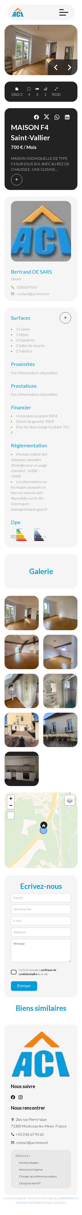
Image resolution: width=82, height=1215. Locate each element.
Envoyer (24, 986)
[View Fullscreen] (10, 815)
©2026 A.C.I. (22, 1155)
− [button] (10, 805)
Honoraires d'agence (31, 1169)
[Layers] (70, 800)
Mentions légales (28, 1162)
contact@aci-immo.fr (33, 293)
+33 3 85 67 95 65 (30, 1134)
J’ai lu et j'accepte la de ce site (37, 972)
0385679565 (27, 287)
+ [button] (10, 798)
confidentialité (65, 1198)
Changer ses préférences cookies (38, 1176)
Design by (30, 1183)
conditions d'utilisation (28, 1202)
